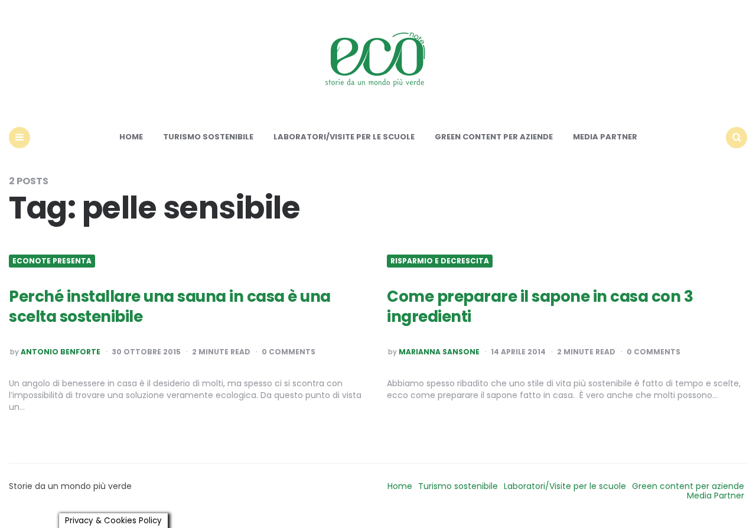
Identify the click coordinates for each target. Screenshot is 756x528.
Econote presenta (52, 261)
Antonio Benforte (60, 352)
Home (131, 136)
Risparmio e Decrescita (439, 261)
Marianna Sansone (439, 352)
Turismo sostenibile (208, 136)
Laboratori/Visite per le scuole (344, 136)
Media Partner (605, 136)
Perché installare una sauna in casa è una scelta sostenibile (170, 306)
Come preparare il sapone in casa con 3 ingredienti (540, 306)
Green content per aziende (494, 136)
